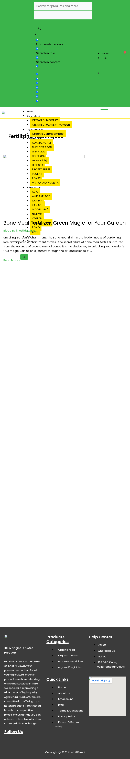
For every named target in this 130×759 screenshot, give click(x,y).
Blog (6, 231)
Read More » (11, 260)
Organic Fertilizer (35, 129)
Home (29, 111)
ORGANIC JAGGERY (45, 120)
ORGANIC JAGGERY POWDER (51, 125)
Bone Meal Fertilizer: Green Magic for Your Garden (64, 222)
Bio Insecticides (34, 138)
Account (106, 53)
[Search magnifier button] (39, 28)
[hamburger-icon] (111, 50)
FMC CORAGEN (42, 147)
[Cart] (124, 53)
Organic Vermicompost (48, 134)
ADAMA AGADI (41, 143)
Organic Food (33, 116)
